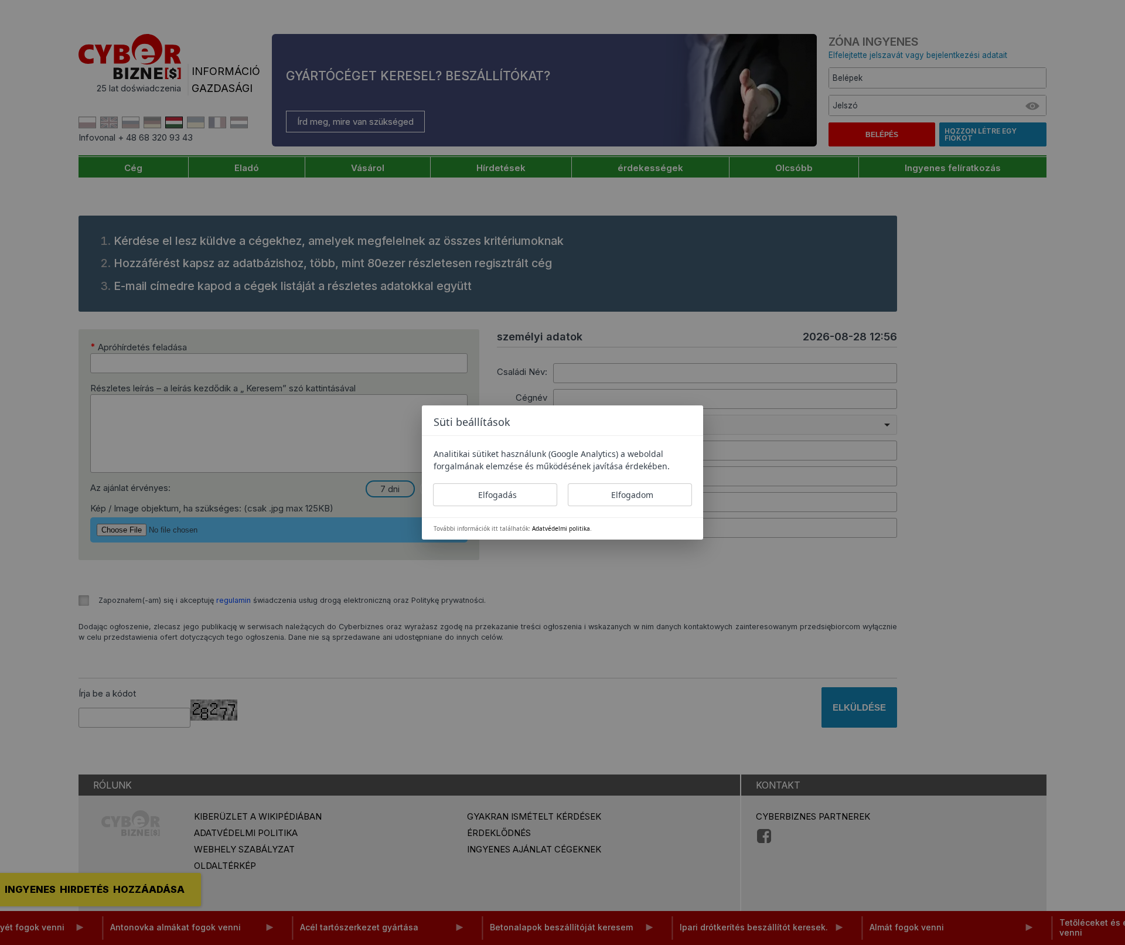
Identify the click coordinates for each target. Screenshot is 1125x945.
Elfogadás (497, 494)
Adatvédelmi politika (561, 528)
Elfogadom (632, 494)
